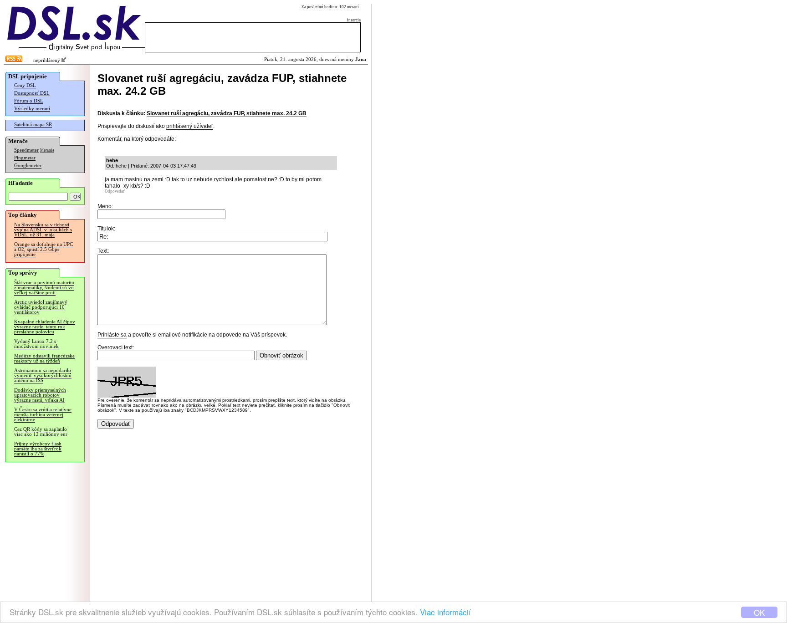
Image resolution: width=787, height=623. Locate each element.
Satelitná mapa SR (33, 124)
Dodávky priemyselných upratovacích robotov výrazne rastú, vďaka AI (40, 395)
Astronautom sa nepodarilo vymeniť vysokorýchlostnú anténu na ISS (43, 375)
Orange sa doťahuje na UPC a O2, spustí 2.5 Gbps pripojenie (43, 249)
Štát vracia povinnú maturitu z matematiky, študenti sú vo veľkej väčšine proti (44, 287)
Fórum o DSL (28, 100)
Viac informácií (445, 612)
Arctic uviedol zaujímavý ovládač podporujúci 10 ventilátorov (40, 307)
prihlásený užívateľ (189, 126)
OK (759, 612)
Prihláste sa (112, 335)
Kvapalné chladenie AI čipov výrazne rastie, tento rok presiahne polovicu (44, 326)
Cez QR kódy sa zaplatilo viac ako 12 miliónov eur (40, 432)
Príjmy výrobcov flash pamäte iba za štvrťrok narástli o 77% (37, 448)
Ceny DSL (25, 85)
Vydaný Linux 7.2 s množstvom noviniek (36, 344)
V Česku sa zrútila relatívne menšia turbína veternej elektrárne (43, 414)
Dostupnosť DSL (32, 93)
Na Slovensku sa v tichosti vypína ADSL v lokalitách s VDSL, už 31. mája (43, 229)
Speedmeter (26, 150)
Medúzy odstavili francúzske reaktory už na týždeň (44, 358)
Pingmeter (25, 157)
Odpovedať (115, 191)
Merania (47, 150)
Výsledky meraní (32, 108)
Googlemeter (27, 165)
